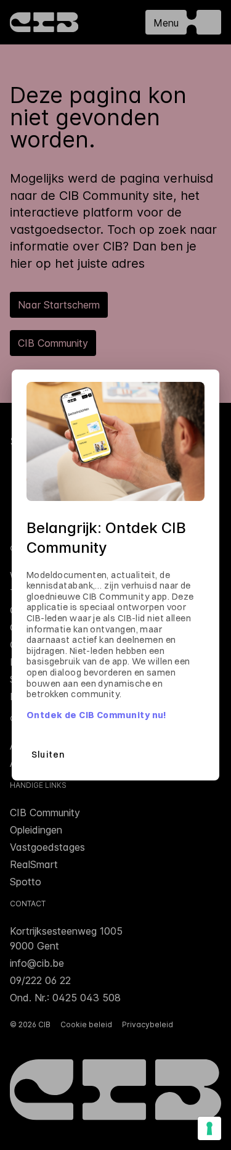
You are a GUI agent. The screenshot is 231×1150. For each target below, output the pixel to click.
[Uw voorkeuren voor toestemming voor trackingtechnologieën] (209, 1128)
